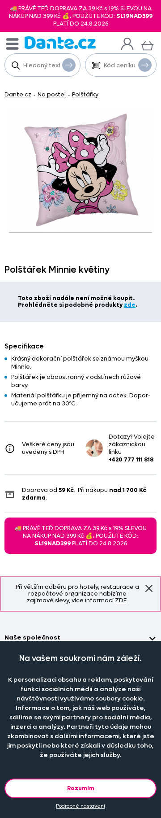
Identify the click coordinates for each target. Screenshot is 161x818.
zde (130, 305)
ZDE (121, 600)
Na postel (52, 94)
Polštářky (85, 94)
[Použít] (145, 65)
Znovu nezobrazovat (149, 588)
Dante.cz (17, 94)
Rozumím (80, 788)
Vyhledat (69, 65)
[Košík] (147, 44)
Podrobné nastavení (80, 806)
